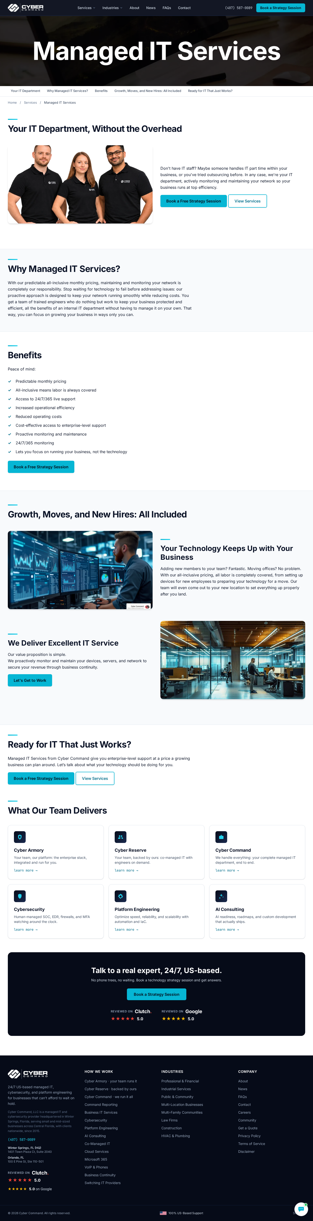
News (151, 8)
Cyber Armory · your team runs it (111, 1081)
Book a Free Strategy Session (193, 201)
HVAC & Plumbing (175, 1136)
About (134, 8)
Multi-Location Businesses (182, 1104)
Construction (171, 1128)
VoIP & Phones (96, 1167)
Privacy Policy (249, 1136)
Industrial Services (176, 1089)
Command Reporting (101, 1104)
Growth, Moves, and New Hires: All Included (147, 91)
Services (85, 8)
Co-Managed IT (97, 1144)
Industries (110, 8)
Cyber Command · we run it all (109, 1097)
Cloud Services (97, 1151)
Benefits (101, 91)
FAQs (167, 8)
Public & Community (177, 1097)
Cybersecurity (96, 1120)
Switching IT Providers (103, 1183)
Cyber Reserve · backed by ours (110, 1089)
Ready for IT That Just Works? (210, 91)
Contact (184, 8)
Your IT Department (25, 91)
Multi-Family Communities (181, 1112)
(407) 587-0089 (238, 8)
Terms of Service (251, 1144)
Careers (244, 1112)
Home (12, 102)
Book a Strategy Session (280, 8)
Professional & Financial (180, 1081)
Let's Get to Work (30, 680)
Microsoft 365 (96, 1159)
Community (247, 1120)
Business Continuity (100, 1175)
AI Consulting (95, 1136)
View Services (248, 201)
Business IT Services (101, 1112)
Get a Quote (247, 1128)
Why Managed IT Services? (67, 91)
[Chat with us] (301, 1209)
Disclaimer (246, 1151)
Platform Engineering (101, 1128)
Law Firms (169, 1120)
